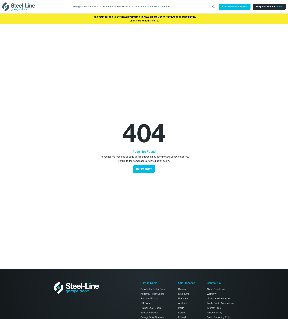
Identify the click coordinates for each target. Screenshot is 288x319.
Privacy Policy (214, 312)
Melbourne (183, 294)
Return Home (144, 169)
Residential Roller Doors (153, 289)
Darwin (182, 312)
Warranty (211, 294)
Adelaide (182, 303)
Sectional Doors (149, 298)
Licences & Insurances (219, 298)
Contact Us (166, 6)
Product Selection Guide (115, 6)
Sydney (182, 289)
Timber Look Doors (151, 308)
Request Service (269, 6)
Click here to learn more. (144, 21)
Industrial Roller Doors (152, 294)
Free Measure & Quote (234, 6)
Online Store (137, 6)
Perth (181, 308)
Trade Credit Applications (220, 303)
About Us (152, 6)
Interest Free (214, 308)
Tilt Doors (145, 303)
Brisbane (183, 298)
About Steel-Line (216, 289)
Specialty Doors (149, 312)
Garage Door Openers (152, 317)
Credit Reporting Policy (219, 317)
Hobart (182, 317)
